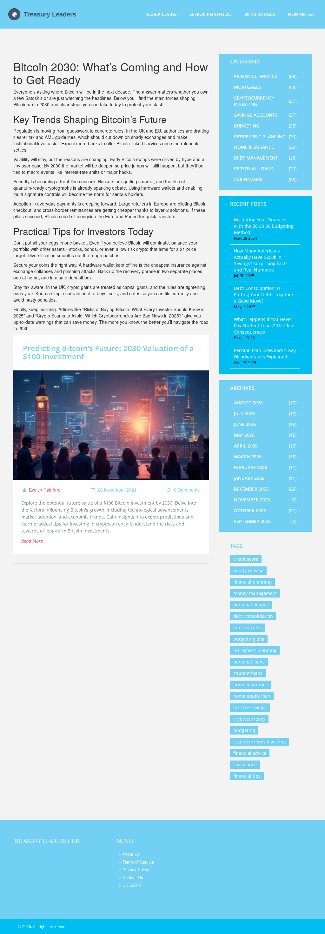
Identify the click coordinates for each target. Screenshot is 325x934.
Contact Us (133, 877)
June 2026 (265, 424)
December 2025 (265, 489)
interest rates (247, 627)
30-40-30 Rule (259, 14)
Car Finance (265, 179)
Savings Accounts (265, 115)
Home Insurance (265, 147)
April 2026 (265, 446)
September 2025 (265, 521)
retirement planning (254, 650)
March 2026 (265, 457)
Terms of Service (138, 862)
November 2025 (265, 500)
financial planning (252, 582)
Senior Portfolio (210, 14)
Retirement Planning (265, 137)
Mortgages (265, 87)
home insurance (250, 685)
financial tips (247, 776)
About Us (131, 854)
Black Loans (162, 14)
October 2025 (265, 510)
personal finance (251, 605)
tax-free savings (250, 707)
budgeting (244, 730)
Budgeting (265, 126)
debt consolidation (253, 616)
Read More (32, 541)
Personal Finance (265, 76)
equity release (248, 570)
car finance (245, 764)
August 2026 (265, 403)
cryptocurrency (249, 719)
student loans (247, 673)
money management (255, 593)
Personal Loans (265, 169)
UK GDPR (132, 885)
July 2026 (265, 413)
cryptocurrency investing (259, 742)
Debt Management (265, 158)
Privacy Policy (136, 869)
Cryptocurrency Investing (265, 101)
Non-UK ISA (301, 14)
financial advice (249, 753)
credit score (245, 559)
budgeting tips (248, 639)
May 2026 (265, 435)
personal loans (249, 662)
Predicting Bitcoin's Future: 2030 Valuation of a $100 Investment (108, 352)
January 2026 (265, 478)
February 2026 (265, 467)
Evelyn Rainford (44, 490)
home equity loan (251, 696)
